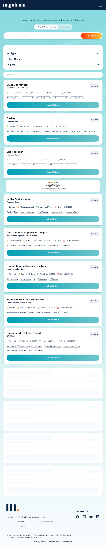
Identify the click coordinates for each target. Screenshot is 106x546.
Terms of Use (53, 541)
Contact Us (21, 526)
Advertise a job (47, 522)
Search (91, 35)
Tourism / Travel (12, 165)
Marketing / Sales (13, 98)
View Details (53, 105)
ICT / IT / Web (11, 246)
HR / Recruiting (12, 279)
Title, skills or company (46, 27)
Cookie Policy (66, 541)
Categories (65, 27)
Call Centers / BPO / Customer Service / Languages (24, 346)
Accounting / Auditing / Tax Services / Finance (23, 131)
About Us (21, 522)
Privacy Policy (40, 541)
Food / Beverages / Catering (16, 313)
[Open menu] (101, 5)
